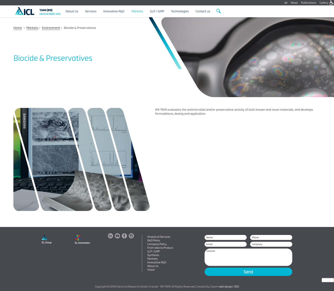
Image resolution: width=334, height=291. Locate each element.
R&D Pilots (153, 240)
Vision (151, 270)
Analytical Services (158, 237)
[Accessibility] (331, 2)
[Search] (218, 11)
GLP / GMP (153, 251)
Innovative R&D (156, 262)
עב (285, 3)
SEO (236, 286)
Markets (32, 28)
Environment (51, 28)
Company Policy (157, 244)
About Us (152, 266)
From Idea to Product (160, 248)
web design (226, 286)
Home (17, 28)
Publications (308, 3)
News (294, 3)
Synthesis (153, 255)
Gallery (324, 3)
